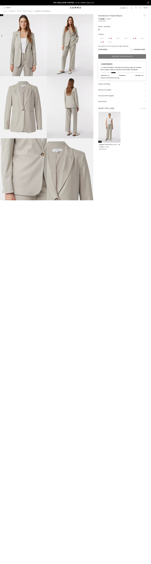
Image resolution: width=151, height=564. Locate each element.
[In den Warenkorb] (118, 137)
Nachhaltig (102, 101)
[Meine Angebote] (147, 2)
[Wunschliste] (136, 8)
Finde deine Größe (139, 49)
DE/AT (146, 7)
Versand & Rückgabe (106, 95)
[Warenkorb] (140, 8)
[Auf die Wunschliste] (145, 15)
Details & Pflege (104, 84)
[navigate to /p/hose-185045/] (109, 127)
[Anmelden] (132, 8)
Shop (8, 7)
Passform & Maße (104, 90)
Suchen (122, 8)
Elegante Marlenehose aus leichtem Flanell (108, 144)
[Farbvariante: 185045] (119, 144)
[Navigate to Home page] (75, 7)
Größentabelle (102, 49)
